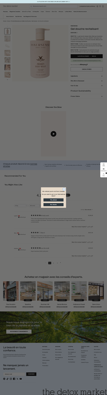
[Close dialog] (64, 189)
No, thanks (53, 204)
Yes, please (53, 200)
